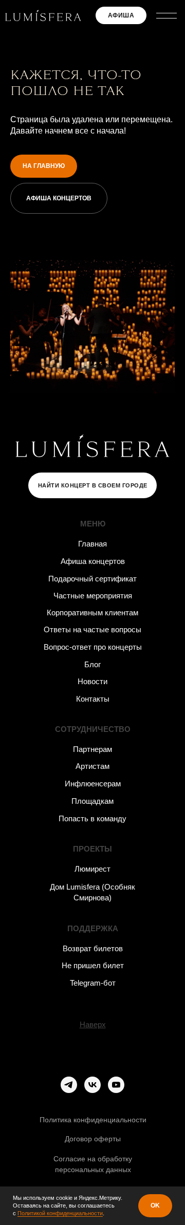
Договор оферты (93, 1139)
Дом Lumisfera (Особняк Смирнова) (92, 892)
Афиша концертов (93, 561)
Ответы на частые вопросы (92, 629)
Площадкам (92, 801)
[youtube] (116, 1085)
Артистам (92, 766)
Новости (92, 681)
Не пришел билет (93, 965)
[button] (167, 15)
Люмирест (92, 868)
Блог (92, 664)
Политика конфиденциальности (93, 1120)
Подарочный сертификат (92, 578)
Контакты (92, 698)
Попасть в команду (92, 818)
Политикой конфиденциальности (60, 1213)
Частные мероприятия (92, 595)
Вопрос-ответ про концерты (93, 647)
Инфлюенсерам (93, 783)
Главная (92, 543)
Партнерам (92, 749)
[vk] (92, 1085)
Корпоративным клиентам (92, 612)
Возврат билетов (93, 948)
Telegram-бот (93, 982)
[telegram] (69, 1085)
